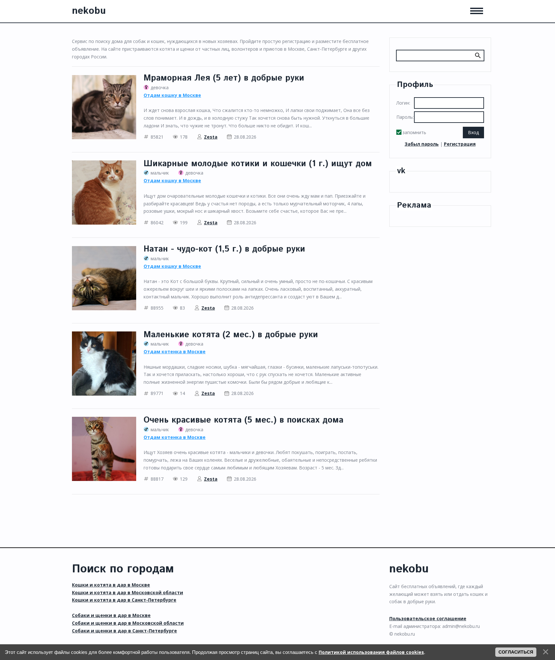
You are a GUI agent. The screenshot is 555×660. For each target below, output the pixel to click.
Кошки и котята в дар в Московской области (127, 592)
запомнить (414, 132)
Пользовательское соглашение (427, 618)
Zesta (210, 137)
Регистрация (460, 144)
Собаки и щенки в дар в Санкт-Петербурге (124, 631)
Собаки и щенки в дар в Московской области (128, 623)
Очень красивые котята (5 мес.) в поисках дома (243, 420)
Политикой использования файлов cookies (371, 652)
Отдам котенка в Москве (175, 351)
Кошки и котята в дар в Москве (111, 585)
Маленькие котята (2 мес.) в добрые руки (231, 335)
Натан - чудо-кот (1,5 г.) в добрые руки (224, 249)
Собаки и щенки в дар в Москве (111, 615)
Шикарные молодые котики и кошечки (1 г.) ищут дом (258, 164)
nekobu (89, 11)
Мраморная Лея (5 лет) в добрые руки (224, 78)
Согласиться (515, 652)
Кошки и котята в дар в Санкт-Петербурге (124, 600)
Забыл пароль (422, 144)
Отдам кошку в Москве (172, 95)
